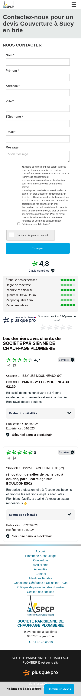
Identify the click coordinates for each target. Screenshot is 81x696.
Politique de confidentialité (35, 224)
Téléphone (14, 116)
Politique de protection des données (41, 587)
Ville (10, 101)
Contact (40, 573)
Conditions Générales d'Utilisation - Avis (40, 582)
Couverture (40, 560)
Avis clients (40, 564)
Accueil (41, 551)
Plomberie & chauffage (40, 555)
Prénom (12, 70)
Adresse (13, 86)
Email (10, 132)
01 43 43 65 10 (42, 642)
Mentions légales (40, 578)
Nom (10, 55)
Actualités (40, 569)
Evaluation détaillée (23, 413)
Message (12, 147)
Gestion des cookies (40, 591)
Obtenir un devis (59, 689)
